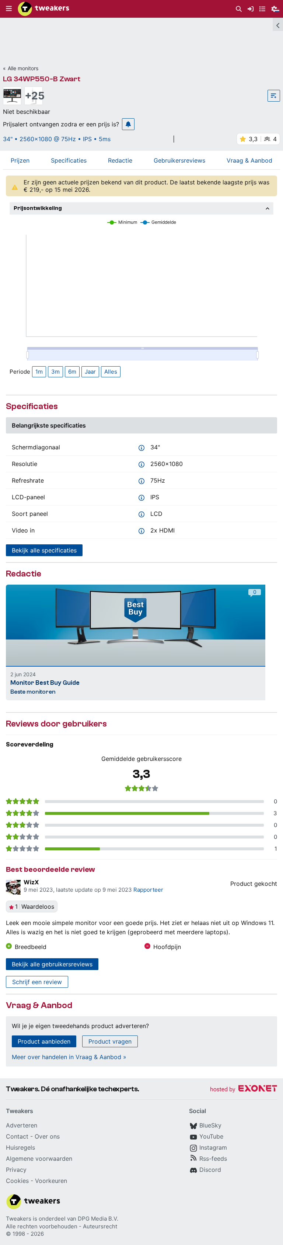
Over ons (47, 1136)
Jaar (90, 371)
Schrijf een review (37, 982)
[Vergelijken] (274, 96)
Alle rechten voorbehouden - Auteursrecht (61, 1226)
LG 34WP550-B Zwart (41, 79)
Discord (210, 1169)
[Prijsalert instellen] (128, 124)
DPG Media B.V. (98, 1218)
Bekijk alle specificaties (44, 550)
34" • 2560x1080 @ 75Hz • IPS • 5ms (57, 139)
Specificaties (69, 160)
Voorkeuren (51, 1180)
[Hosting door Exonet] (243, 1089)
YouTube (211, 1136)
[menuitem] (239, 9)
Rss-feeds (213, 1158)
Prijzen (20, 160)
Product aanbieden (44, 1041)
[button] (9, 9)
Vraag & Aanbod (249, 160)
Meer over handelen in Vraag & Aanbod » (69, 1057)
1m (39, 371)
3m (55, 371)
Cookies (17, 1180)
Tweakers (18, 1218)
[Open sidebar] (278, 24)
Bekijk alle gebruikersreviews (52, 964)
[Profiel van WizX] (13, 887)
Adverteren (21, 1125)
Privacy (16, 1169)
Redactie (120, 160)
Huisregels (20, 1147)
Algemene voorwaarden (39, 1158)
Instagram (213, 1147)
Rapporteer (148, 889)
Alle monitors (23, 68)
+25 (33, 95)
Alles (110, 371)
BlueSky (210, 1125)
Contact (17, 1136)
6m (72, 371)
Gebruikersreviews (179, 160)
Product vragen (110, 1041)
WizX (31, 882)
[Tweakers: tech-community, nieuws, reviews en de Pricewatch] (43, 9)
